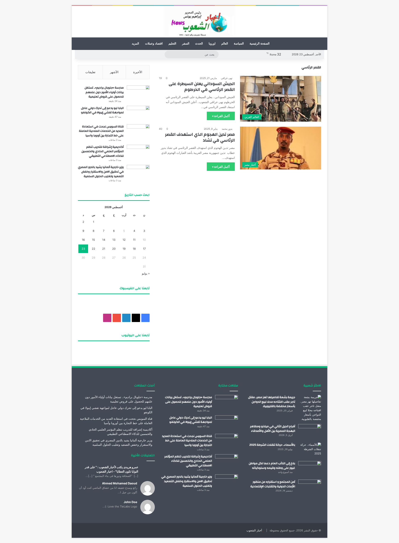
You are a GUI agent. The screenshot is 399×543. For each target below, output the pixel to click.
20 (114, 248)
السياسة (239, 43)
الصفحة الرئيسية (260, 43)
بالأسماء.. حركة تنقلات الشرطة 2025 (272, 445)
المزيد (135, 43)
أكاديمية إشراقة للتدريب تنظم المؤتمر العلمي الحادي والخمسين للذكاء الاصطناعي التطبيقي (102, 151)
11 (134, 239)
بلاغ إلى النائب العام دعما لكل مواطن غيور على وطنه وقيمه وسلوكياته (272, 466)
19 (124, 248)
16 (83, 239)
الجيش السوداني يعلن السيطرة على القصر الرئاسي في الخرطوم (202, 86)
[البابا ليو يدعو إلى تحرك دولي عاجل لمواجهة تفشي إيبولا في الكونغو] (138, 113)
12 (124, 239)
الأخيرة (137, 72)
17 (144, 248)
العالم (224, 43)
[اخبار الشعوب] (199, 21)
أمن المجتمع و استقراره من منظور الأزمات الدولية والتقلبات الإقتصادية (272, 484)
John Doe (130, 502)
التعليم (172, 43)
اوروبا (212, 43)
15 (93, 239)
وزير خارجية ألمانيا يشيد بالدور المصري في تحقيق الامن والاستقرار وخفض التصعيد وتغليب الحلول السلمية (101, 171)
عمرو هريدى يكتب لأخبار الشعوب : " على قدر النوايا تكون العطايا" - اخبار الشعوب (111, 469)
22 (93, 248)
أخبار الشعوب (254, 530)
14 (103, 239)
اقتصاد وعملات (154, 43)
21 (103, 248)
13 (113, 239)
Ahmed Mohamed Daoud (119, 483)
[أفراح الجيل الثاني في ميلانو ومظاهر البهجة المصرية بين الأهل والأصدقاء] (309, 432)
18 (134, 248)
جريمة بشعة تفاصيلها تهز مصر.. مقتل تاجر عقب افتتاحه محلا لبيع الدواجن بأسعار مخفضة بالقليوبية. (271, 402)
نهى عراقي (226, 78)
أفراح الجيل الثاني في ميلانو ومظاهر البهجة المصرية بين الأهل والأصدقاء (272, 429)
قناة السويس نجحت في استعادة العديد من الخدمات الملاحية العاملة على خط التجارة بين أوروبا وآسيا (101, 131)
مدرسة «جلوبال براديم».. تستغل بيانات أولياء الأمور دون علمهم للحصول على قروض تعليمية (104, 92)
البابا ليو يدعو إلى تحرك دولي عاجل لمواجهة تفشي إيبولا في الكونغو (102, 110)
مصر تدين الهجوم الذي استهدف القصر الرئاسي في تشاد (200, 137)
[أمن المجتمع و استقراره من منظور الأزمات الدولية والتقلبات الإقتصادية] (309, 487)
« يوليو (146, 273)
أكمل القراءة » (221, 116)
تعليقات (90, 72)
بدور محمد (227, 128)
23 (83, 248)
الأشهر (114, 72)
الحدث (199, 43)
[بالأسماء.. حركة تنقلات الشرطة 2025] (309, 450)
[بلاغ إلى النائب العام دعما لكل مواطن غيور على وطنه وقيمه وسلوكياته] (309, 469)
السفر (185, 43)
